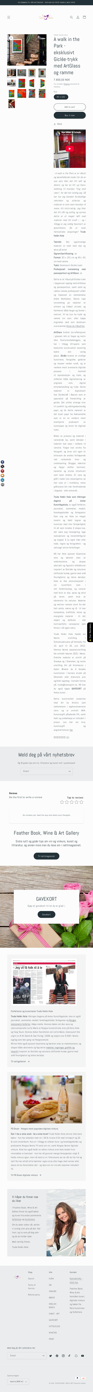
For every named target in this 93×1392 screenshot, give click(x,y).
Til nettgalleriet (18, 1061)
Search (31, 1278)
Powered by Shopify (80, 1383)
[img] (59, 737)
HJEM (51, 1278)
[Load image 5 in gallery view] (11, 83)
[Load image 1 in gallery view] (11, 73)
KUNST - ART (54, 1313)
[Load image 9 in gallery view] (11, 93)
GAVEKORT (53, 1320)
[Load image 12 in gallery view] (42, 93)
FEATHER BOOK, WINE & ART (64, 1383)
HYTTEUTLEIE (54, 1326)
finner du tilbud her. (75, 326)
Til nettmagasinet (46, 856)
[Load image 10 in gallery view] (21, 93)
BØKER (52, 1297)
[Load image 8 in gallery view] (42, 83)
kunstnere (30, 1219)
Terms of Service (32, 1287)
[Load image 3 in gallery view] (32, 73)
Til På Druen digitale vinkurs (24, 1175)
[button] (9, 17)
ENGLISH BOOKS (52, 1306)
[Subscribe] (69, 771)
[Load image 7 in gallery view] (32, 83)
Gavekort (46, 914)
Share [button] (59, 124)
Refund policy (34, 1294)
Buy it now (70, 115)
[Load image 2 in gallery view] (21, 73)
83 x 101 (61, 97)
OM (50, 1285)
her (71, 729)
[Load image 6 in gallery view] (21, 83)
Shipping (67, 84)
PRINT (51, 1339)
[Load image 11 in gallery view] (32, 93)
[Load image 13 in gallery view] (11, 103)
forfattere (16, 1219)
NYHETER (53, 1332)
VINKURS (52, 1291)
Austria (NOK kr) (16, 1381)
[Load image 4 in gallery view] (42, 73)
